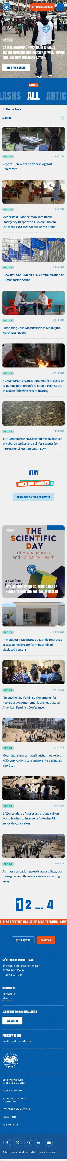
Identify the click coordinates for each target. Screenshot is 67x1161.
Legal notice (10, 1117)
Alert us (7, 998)
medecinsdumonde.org (16, 1041)
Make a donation (12, 1091)
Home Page (14, 109)
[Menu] (60, 7)
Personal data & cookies (17, 1109)
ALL (33, 96)
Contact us (9, 994)
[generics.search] (24, 7)
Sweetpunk (48, 1152)
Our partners (10, 1125)
